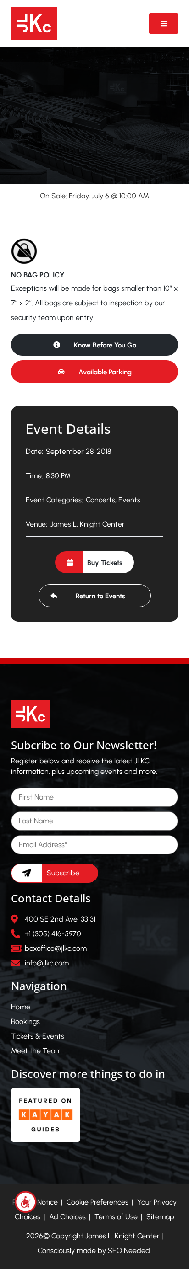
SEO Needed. (129, 1250)
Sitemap (160, 1216)
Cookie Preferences (97, 1202)
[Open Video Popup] (163, 23)
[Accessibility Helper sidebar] (26, 1202)
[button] (94, 371)
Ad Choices (67, 1216)
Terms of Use (116, 1216)
